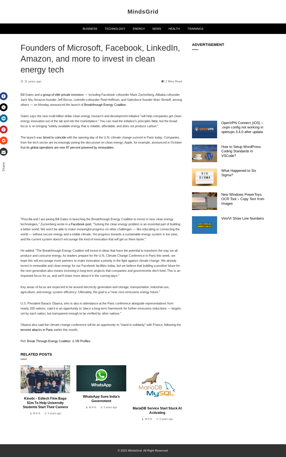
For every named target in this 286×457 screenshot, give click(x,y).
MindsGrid (143, 11)
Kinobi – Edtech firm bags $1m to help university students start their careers (45, 403)
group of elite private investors (63, 94)
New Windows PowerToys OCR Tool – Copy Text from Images (242, 199)
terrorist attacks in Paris (37, 329)
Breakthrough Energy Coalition (105, 104)
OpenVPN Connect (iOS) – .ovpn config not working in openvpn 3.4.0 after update (242, 127)
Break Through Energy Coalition (49, 341)
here (155, 121)
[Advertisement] (101, 185)
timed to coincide (54, 137)
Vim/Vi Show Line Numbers (242, 218)
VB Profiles (82, 341)
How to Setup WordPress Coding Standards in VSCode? (241, 151)
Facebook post (81, 224)
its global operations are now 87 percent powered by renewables (70, 147)
